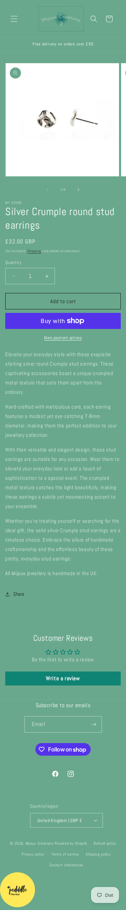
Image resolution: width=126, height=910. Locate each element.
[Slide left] (47, 189)
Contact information (66, 865)
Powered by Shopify (71, 843)
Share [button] (18, 594)
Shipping (34, 251)
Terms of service (65, 854)
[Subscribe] (94, 724)
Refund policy (105, 843)
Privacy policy (33, 854)
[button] (14, 19)
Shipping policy (98, 854)
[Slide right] (78, 189)
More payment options (63, 337)
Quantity (13, 262)
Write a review (63, 678)
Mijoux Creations (40, 843)
